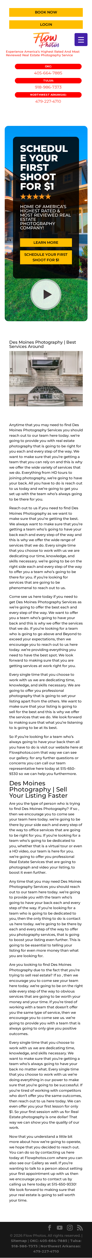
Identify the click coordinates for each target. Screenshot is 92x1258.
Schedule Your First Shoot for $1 (45, 257)
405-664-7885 (48, 70)
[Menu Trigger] (81, 39)
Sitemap (19, 1240)
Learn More (45, 242)
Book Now (46, 12)
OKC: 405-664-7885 (48, 1240)
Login (46, 24)
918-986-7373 (48, 84)
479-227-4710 (48, 98)
